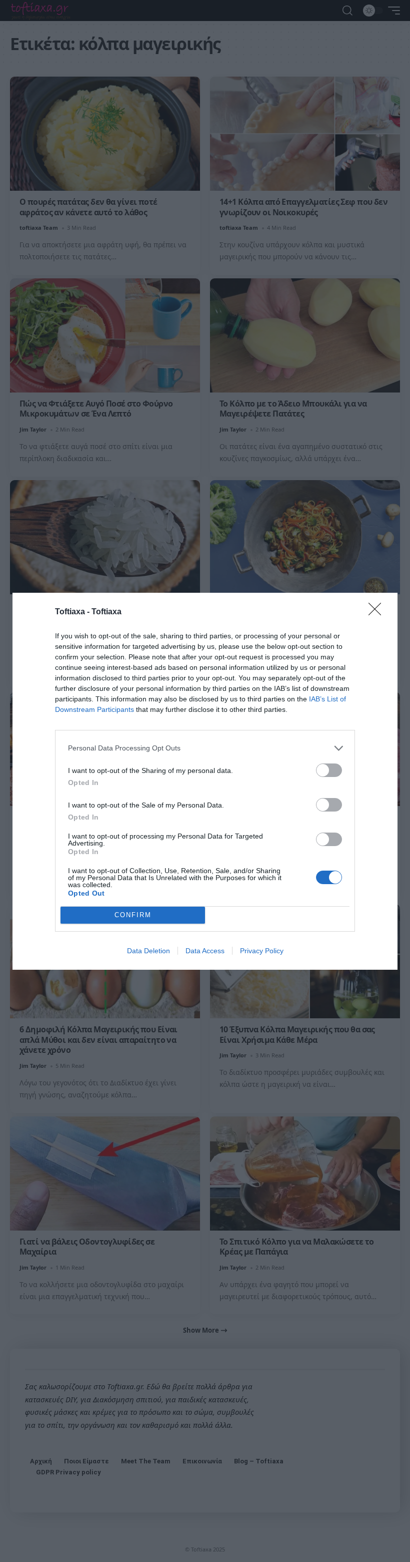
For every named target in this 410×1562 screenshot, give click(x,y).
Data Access (205, 951)
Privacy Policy (262, 951)
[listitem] (205, 748)
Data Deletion (148, 951)
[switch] (329, 770)
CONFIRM (133, 915)
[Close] (378, 612)
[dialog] (205, 781)
